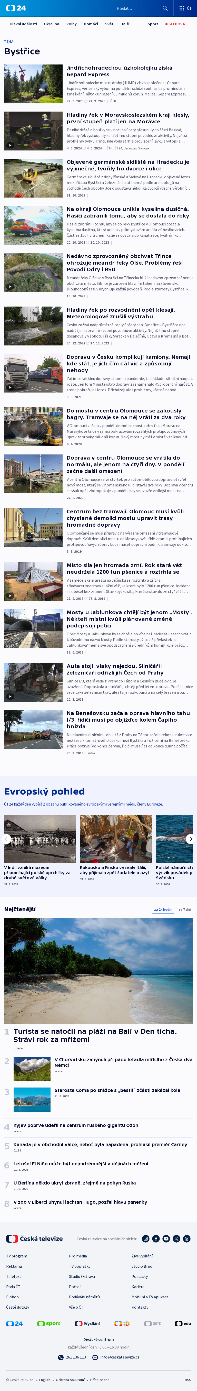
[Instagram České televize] (146, 1239)
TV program (16, 1255)
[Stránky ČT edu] (183, 1323)
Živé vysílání (142, 1255)
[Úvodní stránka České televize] (35, 1239)
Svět (109, 23)
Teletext (13, 1276)
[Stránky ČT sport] (48, 1323)
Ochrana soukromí (70, 1379)
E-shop (12, 1296)
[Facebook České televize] (156, 1239)
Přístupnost (99, 1379)
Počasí (75, 1286)
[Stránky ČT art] (152, 1323)
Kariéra (138, 1286)
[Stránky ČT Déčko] (122, 1323)
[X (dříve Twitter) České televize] (176, 1239)
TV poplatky (79, 1266)
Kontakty (140, 1307)
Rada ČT (13, 1286)
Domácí (91, 23)
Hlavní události (23, 23)
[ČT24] (16, 8)
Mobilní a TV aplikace (150, 1296)
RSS (188, 1379)
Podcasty (140, 1276)
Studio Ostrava (82, 1276)
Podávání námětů (84, 1296)
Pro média (78, 1255)
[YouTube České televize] (166, 1239)
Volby (71, 23)
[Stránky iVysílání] (87, 1323)
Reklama (14, 1266)
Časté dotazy (17, 1307)
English (44, 1379)
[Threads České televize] (187, 1239)
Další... (126, 23)
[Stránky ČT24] (14, 1323)
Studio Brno (142, 1266)
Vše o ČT (76, 1307)
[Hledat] (165, 8)
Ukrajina (51, 23)
